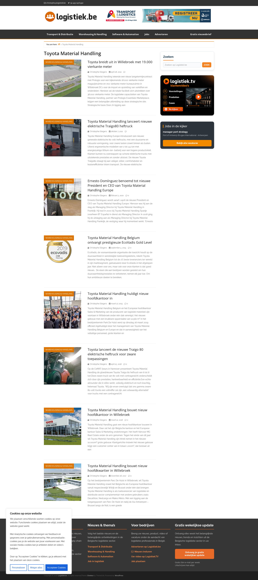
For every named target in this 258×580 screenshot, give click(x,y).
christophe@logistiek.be (56, 3)
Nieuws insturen (143, 551)
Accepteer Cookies (56, 567)
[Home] (59, 44)
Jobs (147, 34)
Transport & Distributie (60, 34)
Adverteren (161, 34)
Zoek (207, 65)
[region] (39, 541)
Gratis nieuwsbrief (200, 34)
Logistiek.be (62, 576)
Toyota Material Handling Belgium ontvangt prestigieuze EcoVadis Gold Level (120, 240)
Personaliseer (18, 567)
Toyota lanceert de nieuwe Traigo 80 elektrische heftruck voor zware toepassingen (115, 354)
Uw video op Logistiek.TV (144, 556)
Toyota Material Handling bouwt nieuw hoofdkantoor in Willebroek (117, 412)
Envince (90, 576)
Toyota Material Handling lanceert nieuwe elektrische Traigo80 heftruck (120, 123)
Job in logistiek (96, 561)
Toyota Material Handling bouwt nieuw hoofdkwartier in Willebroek (117, 468)
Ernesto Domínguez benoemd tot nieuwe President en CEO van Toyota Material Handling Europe (119, 185)
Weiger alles (36, 567)
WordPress (119, 576)
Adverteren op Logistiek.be (146, 546)
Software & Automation (125, 34)
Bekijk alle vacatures (187, 143)
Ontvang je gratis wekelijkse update (194, 554)
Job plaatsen (138, 561)
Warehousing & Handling (93, 34)
